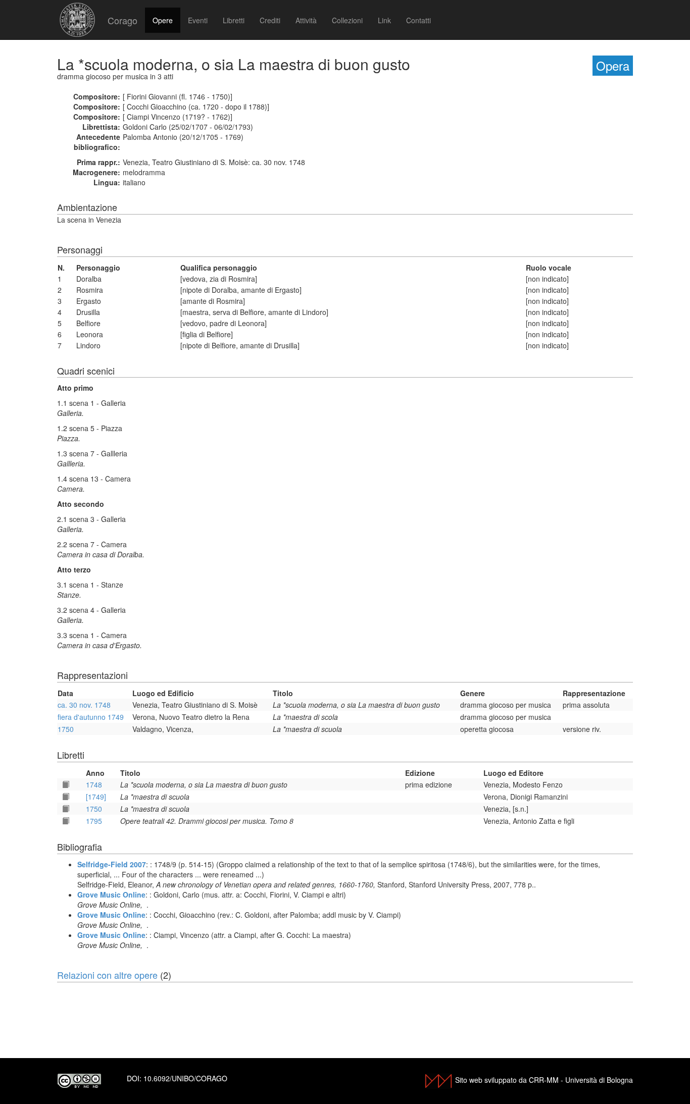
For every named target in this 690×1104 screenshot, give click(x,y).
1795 (94, 821)
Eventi (198, 20)
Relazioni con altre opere (107, 974)
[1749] (96, 797)
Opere (163, 20)
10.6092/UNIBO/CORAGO (185, 1078)
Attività (306, 20)
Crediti (270, 20)
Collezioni (347, 20)
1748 (94, 784)
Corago (122, 20)
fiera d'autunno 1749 (91, 717)
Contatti (418, 20)
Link (384, 20)
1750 (66, 729)
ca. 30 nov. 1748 (84, 705)
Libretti (233, 20)
